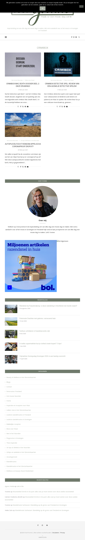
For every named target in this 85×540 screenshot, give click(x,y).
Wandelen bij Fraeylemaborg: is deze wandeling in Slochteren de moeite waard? (48, 306)
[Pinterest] (76, 37)
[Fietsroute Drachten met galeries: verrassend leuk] (11, 321)
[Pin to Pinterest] (25, 106)
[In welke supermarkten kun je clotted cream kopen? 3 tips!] (11, 347)
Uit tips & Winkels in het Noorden (18, 447)
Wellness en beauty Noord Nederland (19, 471)
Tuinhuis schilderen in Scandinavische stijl (34, 331)
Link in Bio (20, 486)
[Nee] (81, 6)
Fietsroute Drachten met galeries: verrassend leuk (37, 318)
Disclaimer (55, 533)
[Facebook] (71, 37)
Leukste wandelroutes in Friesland (18, 415)
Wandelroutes (11, 461)
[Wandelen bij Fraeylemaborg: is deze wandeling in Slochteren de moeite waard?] (11, 309)
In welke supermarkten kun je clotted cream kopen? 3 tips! (40, 344)
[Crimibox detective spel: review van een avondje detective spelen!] (62, 64)
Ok (42, 8)
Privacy (62, 533)
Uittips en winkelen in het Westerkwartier (21, 452)
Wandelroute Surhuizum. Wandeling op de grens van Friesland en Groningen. (40, 505)
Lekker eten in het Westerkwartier (18, 410)
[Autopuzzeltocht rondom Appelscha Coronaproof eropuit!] (23, 125)
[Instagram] (73, 37)
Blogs (8, 382)
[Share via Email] (27, 106)
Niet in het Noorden (13, 433)
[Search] (79, 37)
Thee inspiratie (11, 443)
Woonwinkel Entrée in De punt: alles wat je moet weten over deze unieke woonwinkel (43, 492)
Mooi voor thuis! (12, 429)
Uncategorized (11, 457)
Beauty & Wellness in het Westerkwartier (21, 377)
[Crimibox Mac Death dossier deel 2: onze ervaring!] (23, 64)
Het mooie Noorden (13, 396)
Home (8, 401)
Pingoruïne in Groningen (14, 438)
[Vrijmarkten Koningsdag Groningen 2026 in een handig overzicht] (11, 359)
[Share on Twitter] (23, 106)
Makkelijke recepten (13, 424)
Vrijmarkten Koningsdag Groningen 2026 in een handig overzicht (42, 356)
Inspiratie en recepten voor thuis (18, 405)
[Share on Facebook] (20, 106)
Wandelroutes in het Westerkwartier (19, 466)
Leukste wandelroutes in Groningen (19, 419)
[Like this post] (18, 106)
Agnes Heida (9, 486)
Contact (9, 387)
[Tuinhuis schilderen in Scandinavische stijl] (11, 334)
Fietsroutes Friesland (14, 391)
